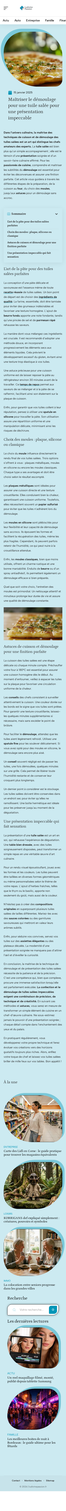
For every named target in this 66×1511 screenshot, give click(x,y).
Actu (11, 1373)
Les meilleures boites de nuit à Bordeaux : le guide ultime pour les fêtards (31, 1442)
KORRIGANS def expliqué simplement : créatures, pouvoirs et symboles (31, 1220)
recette (8, 292)
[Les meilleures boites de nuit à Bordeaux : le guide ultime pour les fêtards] (33, 1409)
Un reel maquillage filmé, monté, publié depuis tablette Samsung (30, 1379)
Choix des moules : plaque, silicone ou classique (29, 234)
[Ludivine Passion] (26, 8)
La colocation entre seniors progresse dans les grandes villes (29, 1286)
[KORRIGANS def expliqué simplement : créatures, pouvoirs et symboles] (33, 1185)
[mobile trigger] (7, 8)
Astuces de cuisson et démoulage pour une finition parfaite (31, 244)
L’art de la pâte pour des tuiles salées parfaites (28, 223)
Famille (12, 1434)
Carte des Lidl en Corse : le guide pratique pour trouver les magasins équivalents (32, 1153)
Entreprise (11, 1146)
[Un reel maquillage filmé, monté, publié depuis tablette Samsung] (33, 1347)
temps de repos (29, 384)
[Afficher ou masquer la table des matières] (42, 214)
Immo (7, 1280)
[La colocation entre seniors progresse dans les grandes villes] (33, 1252)
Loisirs (8, 1213)
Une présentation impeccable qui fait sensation (29, 255)
